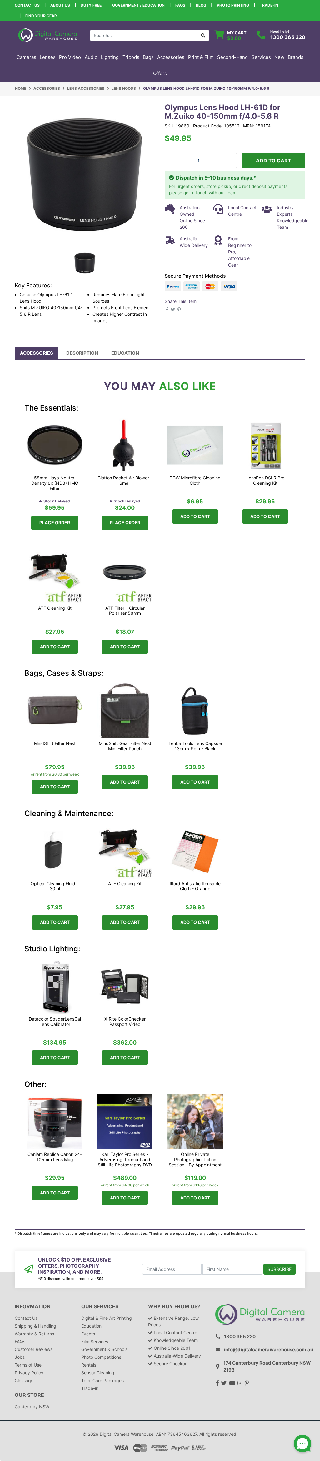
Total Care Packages (102, 1380)
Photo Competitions (101, 1357)
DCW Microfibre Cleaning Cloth (195, 480)
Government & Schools (104, 1349)
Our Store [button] (29, 1395)
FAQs (180, 5)
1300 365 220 (287, 37)
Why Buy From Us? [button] (174, 1307)
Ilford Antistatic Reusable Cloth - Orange (195, 886)
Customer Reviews (33, 1349)
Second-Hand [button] (232, 57)
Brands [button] (295, 57)
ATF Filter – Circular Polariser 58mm (125, 610)
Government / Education (138, 5)
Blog (201, 5)
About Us (60, 5)
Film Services (94, 1341)
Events (88, 1333)
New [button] (279, 57)
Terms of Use (28, 1364)
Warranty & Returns (34, 1333)
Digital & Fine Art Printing (106, 1318)
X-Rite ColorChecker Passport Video (125, 1021)
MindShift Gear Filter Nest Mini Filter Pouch (125, 746)
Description (82, 353)
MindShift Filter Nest (55, 743)
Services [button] (261, 57)
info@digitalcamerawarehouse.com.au (268, 1350)
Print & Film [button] (201, 57)
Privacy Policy (29, 1372)
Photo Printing (233, 5)
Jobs (20, 1357)
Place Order (54, 522)
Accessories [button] (170, 57)
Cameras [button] (26, 57)
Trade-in (89, 1388)
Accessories (36, 353)
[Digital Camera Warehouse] (47, 34)
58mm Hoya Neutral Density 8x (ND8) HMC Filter (54, 483)
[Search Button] (203, 35)
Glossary (23, 1380)
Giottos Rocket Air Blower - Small (125, 480)
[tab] (36, 353)
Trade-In (269, 5)
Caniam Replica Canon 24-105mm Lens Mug (55, 1156)
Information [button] (33, 1307)
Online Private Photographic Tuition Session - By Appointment (195, 1159)
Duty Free (91, 5)
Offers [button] (160, 73)
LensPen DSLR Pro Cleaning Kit (265, 480)
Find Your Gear (41, 15)
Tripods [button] (130, 57)
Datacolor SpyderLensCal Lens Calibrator (55, 1021)
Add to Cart (273, 160)
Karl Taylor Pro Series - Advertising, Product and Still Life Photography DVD (125, 1159)
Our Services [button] (99, 1307)
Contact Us (27, 5)
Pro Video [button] (70, 57)
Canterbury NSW (32, 1406)
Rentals (88, 1364)
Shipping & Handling (35, 1326)
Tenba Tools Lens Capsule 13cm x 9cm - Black (195, 746)
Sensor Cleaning (97, 1372)
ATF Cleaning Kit (55, 608)
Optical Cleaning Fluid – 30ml (55, 886)
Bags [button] (148, 57)
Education (125, 353)
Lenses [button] (48, 57)
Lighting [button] (110, 57)
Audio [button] (91, 57)
